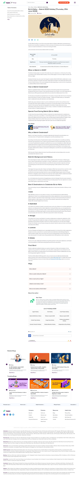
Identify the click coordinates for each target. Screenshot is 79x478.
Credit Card (19, 455)
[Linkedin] (10, 414)
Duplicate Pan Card (37, 472)
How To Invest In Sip (46, 441)
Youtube (54, 419)
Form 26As (65, 459)
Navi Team (39, 297)
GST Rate (23, 460)
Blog (32, 7)
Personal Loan (6, 404)
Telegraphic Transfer (34, 455)
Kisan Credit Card (22, 456)
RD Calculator (35, 432)
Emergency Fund (16, 439)
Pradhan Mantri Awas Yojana (30, 445)
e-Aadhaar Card (70, 469)
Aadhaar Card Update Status (31, 469)
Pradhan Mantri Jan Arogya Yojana (47, 449)
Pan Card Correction (30, 472)
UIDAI (9, 468)
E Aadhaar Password (59, 468)
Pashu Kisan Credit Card (43, 439)
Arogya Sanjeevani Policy (56, 451)
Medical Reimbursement (36, 451)
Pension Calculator (16, 432)
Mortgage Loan (33, 447)
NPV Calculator (63, 433)
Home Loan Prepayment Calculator (14, 435)
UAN (13, 463)
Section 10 (10, 460)
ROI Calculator (70, 433)
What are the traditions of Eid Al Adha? (37, 288)
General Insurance (37, 449)
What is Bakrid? (32, 269)
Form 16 (40, 459)
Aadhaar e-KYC (41, 469)
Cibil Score (9, 455)
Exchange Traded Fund (7, 443)
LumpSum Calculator (43, 432)
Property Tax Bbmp (49, 445)
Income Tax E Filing (19, 459)
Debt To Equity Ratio (15, 456)
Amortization (11, 447)
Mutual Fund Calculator (7, 432)
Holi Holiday (50, 311)
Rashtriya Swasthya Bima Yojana (44, 464)
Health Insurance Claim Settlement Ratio (17, 452)
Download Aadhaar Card (25, 468)
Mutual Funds (57, 404)
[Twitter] (13, 414)
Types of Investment (54, 464)
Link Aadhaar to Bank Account (50, 469)
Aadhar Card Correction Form (69, 468)
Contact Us (31, 417)
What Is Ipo (11, 441)
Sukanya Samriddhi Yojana (30, 463)
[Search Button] (47, 2)
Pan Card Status (11, 472)
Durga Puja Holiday (50, 320)
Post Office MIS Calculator (26, 431)
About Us (30, 413)
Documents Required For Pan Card (47, 472)
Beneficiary (48, 455)
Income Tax (11, 459)
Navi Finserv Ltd (68, 417)
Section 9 (44, 459)
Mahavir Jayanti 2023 (50, 316)
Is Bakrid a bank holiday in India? (36, 283)
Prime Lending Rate (52, 439)
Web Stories (55, 415)
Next (72, 364)
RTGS (60, 455)
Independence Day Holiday (64, 324)
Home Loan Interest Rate (13, 445)
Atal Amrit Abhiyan (65, 451)
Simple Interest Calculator (8, 433)
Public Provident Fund (58, 459)
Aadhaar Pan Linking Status (50, 468)
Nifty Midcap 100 (44, 443)
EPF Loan (30, 439)
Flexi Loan (18, 437)
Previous (6, 364)
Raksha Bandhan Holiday (49, 324)
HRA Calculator (37, 433)
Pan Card (16, 472)
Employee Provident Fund (19, 463)
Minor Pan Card (67, 472)
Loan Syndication (60, 437)
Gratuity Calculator (29, 433)
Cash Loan (43, 413)
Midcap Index (23, 443)
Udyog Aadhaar (23, 469)
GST (14, 459)
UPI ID (69, 455)
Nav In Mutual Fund (54, 441)
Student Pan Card (66, 473)
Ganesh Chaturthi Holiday (35, 324)
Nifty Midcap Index (29, 443)
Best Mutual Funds (62, 441)
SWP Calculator (70, 431)
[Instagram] (7, 414)
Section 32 (19, 460)
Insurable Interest (65, 449)
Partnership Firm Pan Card (58, 473)
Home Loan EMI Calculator (36, 431)
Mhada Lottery (68, 445)
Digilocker (18, 468)
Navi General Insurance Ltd (70, 419)
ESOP (7, 464)
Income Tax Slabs (35, 459)
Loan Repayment (53, 437)
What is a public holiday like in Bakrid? (37, 274)
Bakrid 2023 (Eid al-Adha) (35, 316)
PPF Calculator (23, 432)
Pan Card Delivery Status (10, 473)
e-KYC (28, 455)
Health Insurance (39, 404)
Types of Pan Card (49, 473)
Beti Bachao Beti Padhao (61, 463)
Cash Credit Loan (9, 439)
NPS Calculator (64, 431)
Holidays (35, 7)
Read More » (12, 372)
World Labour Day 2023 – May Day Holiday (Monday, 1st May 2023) (63, 127)
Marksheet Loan (35, 439)
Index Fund (40, 441)
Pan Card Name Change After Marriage (22, 473)
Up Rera (51, 447)
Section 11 (5, 460)
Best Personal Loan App (25, 437)
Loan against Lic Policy (44, 437)
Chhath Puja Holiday (35, 320)
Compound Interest (7, 456)
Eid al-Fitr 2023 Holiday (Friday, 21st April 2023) (41, 127)
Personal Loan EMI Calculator (14, 431)
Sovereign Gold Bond (28, 441)
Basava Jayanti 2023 (64, 316)
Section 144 (14, 460)
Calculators (73, 404)
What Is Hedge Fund (16, 443)
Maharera (55, 445)
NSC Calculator (43, 433)
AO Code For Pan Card (59, 472)
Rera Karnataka (47, 447)
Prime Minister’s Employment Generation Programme (45, 463)
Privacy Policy (67, 413)
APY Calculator (57, 433)
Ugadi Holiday (35, 311)
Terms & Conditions (68, 415)
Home (29, 7)
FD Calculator (29, 432)
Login (70, 331)
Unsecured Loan (13, 437)
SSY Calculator (51, 431)
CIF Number (72, 455)
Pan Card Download (22, 472)
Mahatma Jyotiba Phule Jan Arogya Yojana (23, 451)
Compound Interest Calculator (19, 433)
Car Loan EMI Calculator (58, 432)
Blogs (14, 3)
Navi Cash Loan (57, 257)
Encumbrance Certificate (40, 445)
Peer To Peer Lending (67, 437)
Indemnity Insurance (29, 452)
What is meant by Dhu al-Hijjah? (36, 279)
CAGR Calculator (50, 433)
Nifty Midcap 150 (51, 443)
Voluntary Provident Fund (63, 464)
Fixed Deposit (68, 463)
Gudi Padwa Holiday (64, 311)
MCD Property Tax (26, 447)
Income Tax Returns (27, 459)
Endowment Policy (58, 449)
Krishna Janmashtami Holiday (64, 320)
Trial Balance (64, 455)
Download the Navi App (56, 259)
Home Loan (22, 404)
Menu (75, 2)
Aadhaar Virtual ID (6, 469)
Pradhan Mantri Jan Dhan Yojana (22, 464)
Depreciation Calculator (26, 435)
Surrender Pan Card (34, 473)
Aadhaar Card (13, 468)
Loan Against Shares (24, 439)
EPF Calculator (57, 431)
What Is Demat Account (18, 441)
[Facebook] (4, 414)
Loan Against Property (18, 447)
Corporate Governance (33, 419)
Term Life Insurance (29, 449)
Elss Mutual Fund (69, 441)
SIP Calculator (45, 431)
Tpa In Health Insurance (46, 451)
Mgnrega (10, 463)
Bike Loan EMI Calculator (69, 432)
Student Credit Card (42, 455)
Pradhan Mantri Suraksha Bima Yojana (18, 449)
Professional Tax (71, 459)
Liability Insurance (37, 452)
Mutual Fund (43, 421)
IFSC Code (14, 455)
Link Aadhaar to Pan (42, 473)
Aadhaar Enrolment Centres (61, 469)
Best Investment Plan (33, 464)
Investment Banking (55, 455)
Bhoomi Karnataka (61, 445)
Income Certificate (49, 459)
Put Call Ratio (34, 441)
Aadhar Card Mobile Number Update (37, 468)
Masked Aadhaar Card (15, 469)
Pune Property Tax (40, 447)
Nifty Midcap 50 (37, 443)
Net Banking (24, 455)
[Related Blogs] (18, 358)
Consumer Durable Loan (35, 437)
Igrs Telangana (21, 445)
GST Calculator (50, 432)
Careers (30, 415)
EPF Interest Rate (12, 464)
